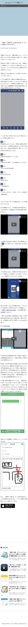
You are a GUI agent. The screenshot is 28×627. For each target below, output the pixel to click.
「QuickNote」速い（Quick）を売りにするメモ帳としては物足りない (17, 588)
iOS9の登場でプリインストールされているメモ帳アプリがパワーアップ (17, 577)
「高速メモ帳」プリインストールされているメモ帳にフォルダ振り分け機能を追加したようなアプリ (17, 554)
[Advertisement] (14, 22)
